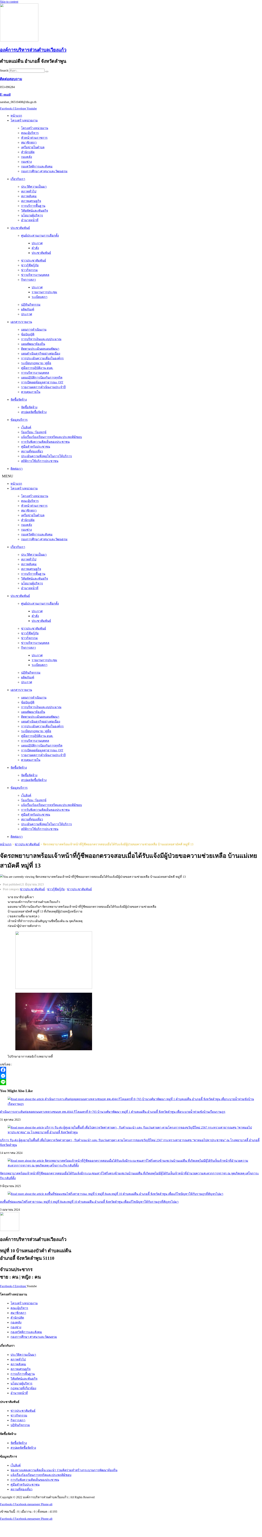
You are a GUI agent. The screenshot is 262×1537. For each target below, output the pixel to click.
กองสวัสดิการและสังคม (37, 166)
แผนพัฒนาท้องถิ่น (33, 344)
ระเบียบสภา (39, 297)
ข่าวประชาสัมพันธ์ (33, 260)
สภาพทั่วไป (28, 191)
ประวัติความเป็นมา (34, 186)
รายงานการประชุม (44, 292)
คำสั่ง (35, 248)
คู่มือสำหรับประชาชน (35, 446)
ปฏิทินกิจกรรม (30, 304)
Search (4, 70)
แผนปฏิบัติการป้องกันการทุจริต (41, 377)
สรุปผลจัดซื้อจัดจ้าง (34, 412)
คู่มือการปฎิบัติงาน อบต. (37, 368)
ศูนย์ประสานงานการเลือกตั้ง (40, 235)
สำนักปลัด (28, 152)
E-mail (5, 94)
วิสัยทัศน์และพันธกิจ (34, 210)
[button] (131, 476)
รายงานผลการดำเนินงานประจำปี (43, 387)
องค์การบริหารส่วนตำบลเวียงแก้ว (33, 49)
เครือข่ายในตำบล (32, 147)
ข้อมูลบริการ (19, 419)
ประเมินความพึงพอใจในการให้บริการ (46, 456)
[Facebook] (111, 1070)
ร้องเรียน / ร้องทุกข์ (33, 432)
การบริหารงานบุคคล (35, 372)
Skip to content (9, 1)
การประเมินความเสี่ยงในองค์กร (42, 358)
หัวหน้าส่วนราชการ (34, 137)
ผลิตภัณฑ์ (27, 309)
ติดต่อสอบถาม (11, 79)
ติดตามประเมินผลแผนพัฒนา (40, 348)
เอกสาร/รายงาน (21, 321)
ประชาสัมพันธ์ (20, 227)
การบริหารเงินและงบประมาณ (41, 339)
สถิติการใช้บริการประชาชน (39, 461)
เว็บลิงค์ (26, 427)
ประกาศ (37, 243)
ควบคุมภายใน (30, 392)
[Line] (111, 1082)
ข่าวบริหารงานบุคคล (35, 274)
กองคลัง (26, 156)
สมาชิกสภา (29, 142)
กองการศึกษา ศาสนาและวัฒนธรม (44, 171)
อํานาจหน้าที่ (29, 220)
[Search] (46, 71)
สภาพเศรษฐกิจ (31, 201)
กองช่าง (26, 161)
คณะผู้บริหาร (30, 132)
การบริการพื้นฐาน (33, 205)
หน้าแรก (16, 115)
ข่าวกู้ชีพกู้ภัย (30, 265)
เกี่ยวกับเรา (18, 179)
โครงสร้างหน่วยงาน (24, 120)
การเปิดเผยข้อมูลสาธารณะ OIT (42, 382)
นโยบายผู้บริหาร (32, 215)
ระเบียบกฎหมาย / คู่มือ (36, 363)
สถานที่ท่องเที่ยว (32, 451)
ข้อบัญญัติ (27, 334)
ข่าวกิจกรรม (29, 270)
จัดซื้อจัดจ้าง (19, 399)
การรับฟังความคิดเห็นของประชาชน (45, 441)
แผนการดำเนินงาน (33, 329)
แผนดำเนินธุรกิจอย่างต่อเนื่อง (40, 353)
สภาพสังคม (29, 196)
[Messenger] (111, 1076)
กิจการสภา (28, 279)
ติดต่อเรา (17, 468)
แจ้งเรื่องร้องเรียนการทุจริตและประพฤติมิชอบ (51, 437)
